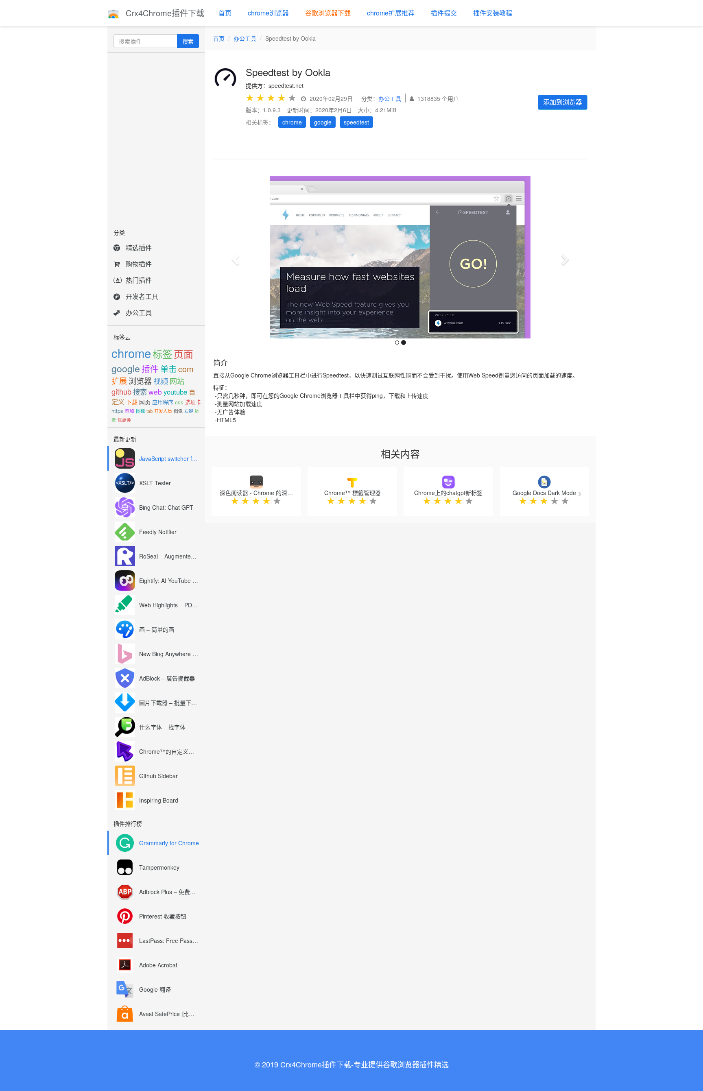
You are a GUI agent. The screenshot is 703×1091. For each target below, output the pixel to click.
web (155, 391)
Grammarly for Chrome (169, 843)
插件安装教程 (492, 12)
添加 (129, 411)
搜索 (188, 41)
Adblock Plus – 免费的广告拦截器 (169, 892)
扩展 (119, 380)
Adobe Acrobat (158, 965)
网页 (145, 402)
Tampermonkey (159, 867)
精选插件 (139, 247)
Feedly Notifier (158, 532)
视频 (160, 380)
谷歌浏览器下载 (328, 12)
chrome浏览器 (268, 12)
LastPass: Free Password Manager (169, 940)
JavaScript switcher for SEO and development (169, 458)
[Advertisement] (156, 138)
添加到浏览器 (562, 102)
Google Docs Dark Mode (544, 493)
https (117, 411)
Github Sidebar (158, 776)
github (121, 391)
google (125, 368)
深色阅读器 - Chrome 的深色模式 (262, 493)
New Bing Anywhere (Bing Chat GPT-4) (169, 654)
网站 (177, 380)
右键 (188, 411)
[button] (234, 257)
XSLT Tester (155, 483)
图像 (178, 411)
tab (149, 411)
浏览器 (140, 380)
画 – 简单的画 (156, 629)
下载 (132, 402)
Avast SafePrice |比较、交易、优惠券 (169, 1014)
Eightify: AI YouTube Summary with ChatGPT (169, 580)
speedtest (356, 122)
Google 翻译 (155, 989)
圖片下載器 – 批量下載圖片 (169, 702)
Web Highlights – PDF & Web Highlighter (169, 605)
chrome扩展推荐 (391, 12)
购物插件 (139, 263)
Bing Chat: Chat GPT (166, 507)
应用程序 (162, 402)
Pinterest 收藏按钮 (162, 916)
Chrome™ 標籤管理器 (352, 493)
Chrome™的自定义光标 (169, 751)
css (179, 402)
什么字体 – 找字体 (162, 727)
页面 (183, 354)
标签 (162, 354)
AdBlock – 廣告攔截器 (167, 678)
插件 (150, 368)
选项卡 (193, 402)
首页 (224, 12)
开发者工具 (142, 296)
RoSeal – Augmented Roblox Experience (169, 556)
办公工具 (139, 312)
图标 (140, 411)
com (186, 369)
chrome (131, 352)
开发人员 (163, 411)
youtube (175, 392)
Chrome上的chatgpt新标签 (448, 493)
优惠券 (124, 420)
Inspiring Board (158, 800)
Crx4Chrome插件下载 (163, 13)
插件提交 (444, 12)
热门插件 (139, 280)
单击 (168, 369)
